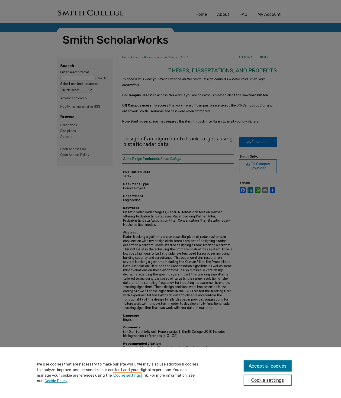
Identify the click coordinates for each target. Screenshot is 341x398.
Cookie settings (127, 375)
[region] (170, 372)
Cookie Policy (56, 381)
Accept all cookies (267, 366)
